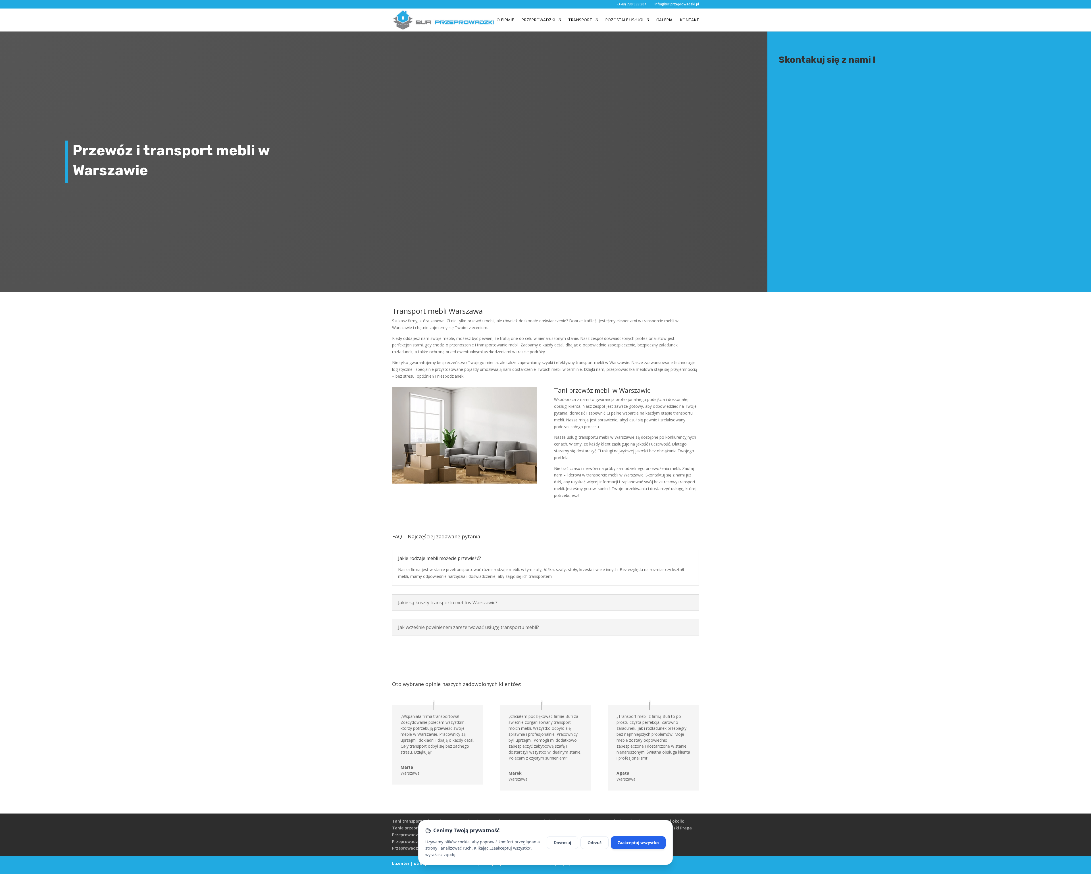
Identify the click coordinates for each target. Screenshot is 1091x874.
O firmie (505, 20)
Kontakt (689, 20)
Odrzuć (594, 842)
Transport (580, 20)
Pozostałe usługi (624, 20)
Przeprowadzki (538, 20)
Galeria (664, 20)
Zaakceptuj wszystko (638, 842)
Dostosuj (562, 842)
